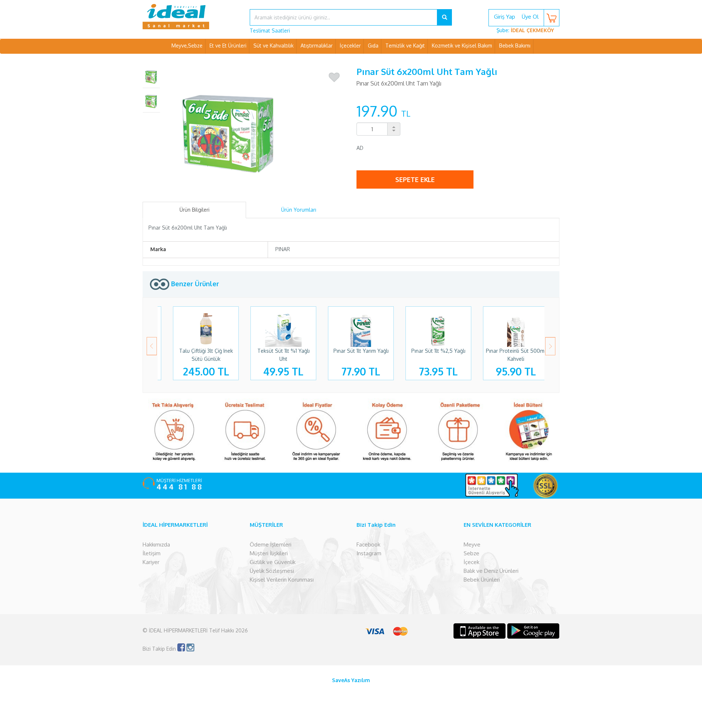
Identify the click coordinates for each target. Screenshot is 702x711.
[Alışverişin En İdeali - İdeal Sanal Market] (191, 16)
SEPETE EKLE (415, 179)
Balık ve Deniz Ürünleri (491, 570)
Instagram (368, 553)
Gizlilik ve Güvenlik (272, 562)
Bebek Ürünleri (482, 579)
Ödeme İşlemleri (270, 544)
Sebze (471, 553)
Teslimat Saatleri (270, 30)
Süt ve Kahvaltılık (273, 45)
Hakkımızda (156, 544)
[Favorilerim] (334, 77)
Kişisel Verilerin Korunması (282, 579)
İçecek (471, 562)
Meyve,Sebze (187, 45)
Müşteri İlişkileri (269, 553)
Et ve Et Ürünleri (228, 45)
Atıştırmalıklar (317, 45)
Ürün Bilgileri (195, 210)
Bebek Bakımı (515, 45)
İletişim (152, 553)
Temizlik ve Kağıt (405, 45)
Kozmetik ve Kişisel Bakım (462, 45)
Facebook (368, 544)
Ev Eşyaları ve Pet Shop (351, 60)
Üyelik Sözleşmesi (272, 570)
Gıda (373, 45)
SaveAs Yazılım (351, 680)
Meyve (472, 544)
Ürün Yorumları (298, 210)
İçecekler (350, 45)
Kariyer (151, 562)
